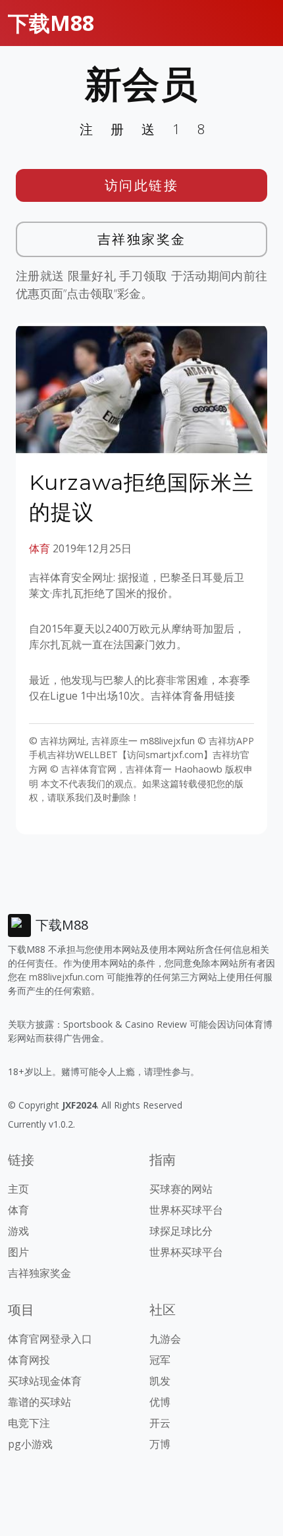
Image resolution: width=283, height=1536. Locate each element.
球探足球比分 (181, 1231)
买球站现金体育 (45, 1381)
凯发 (159, 1381)
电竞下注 (29, 1423)
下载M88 (51, 23)
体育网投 (29, 1360)
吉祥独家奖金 (141, 239)
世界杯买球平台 (186, 1210)
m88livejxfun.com (66, 977)
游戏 (18, 1231)
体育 (39, 548)
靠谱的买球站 (39, 1402)
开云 (159, 1423)
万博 (159, 1444)
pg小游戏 (30, 1444)
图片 (18, 1252)
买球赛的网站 (181, 1189)
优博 (159, 1402)
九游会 (165, 1339)
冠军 (159, 1360)
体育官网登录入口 (50, 1339)
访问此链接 (142, 185)
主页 (18, 1189)
